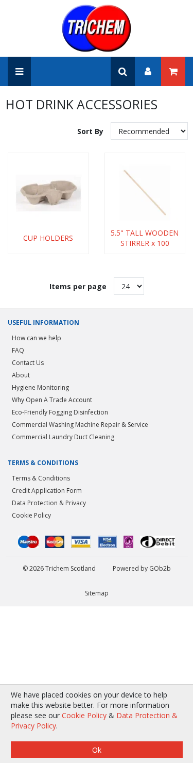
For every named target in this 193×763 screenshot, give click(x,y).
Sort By (91, 131)
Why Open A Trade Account (52, 399)
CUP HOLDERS (48, 238)
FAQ (18, 350)
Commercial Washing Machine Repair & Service (80, 424)
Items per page (78, 286)
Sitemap (97, 593)
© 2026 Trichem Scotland (59, 568)
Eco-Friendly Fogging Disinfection (60, 412)
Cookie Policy (31, 515)
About (21, 375)
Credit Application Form (47, 490)
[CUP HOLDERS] (48, 193)
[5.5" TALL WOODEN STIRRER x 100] (145, 193)
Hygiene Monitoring (40, 387)
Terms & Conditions (41, 478)
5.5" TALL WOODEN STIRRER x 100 (145, 238)
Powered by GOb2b (142, 568)
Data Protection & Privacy (49, 503)
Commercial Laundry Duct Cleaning (63, 437)
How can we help (36, 338)
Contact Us (28, 362)
